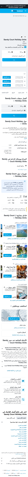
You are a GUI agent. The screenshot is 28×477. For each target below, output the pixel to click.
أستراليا (16, 470)
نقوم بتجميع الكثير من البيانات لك (18, 461)
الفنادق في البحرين (22, 438)
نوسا (14, 473)
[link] (16, 238)
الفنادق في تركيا (22, 431)
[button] (1, 6)
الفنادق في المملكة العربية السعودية (18, 429)
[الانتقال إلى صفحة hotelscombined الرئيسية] (17, 10)
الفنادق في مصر (22, 440)
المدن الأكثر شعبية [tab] (11, 418)
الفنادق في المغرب (22, 425)
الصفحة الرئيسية (23, 470)
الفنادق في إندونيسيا (22, 433)
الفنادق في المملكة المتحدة (20, 444)
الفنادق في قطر (22, 427)
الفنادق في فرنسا (22, 442)
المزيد (25, 138)
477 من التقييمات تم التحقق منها (13, 47)
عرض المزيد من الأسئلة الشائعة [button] (14, 370)
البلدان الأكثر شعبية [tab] (21, 418)
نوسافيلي (7, 473)
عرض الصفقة (7, 235)
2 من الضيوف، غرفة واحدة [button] (18, 56)
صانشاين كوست (23, 473)
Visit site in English (13, 7)
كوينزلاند (8, 470)
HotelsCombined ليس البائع (19, 458)
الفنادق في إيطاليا (22, 446)
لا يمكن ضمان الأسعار (20, 453)
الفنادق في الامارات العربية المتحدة (18, 436)
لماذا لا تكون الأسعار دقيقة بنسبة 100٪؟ (16, 463)
